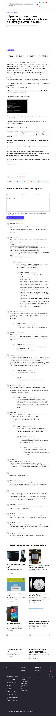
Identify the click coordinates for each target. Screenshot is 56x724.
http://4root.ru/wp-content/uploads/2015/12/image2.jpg (24, 250)
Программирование (26, 677)
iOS (21, 672)
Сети (22, 688)
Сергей (37, 189)
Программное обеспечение (24, 686)
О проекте (37, 670)
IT (21, 674)
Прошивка (11, 50)
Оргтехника (24, 683)
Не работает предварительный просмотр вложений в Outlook (39, 622)
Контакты (37, 674)
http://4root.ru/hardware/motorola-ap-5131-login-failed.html (32, 327)
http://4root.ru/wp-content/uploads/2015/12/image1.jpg (24, 246)
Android (23, 670)
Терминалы (24, 690)
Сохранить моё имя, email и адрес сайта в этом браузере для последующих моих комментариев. (27, 214)
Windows (23, 675)
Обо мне (37, 672)
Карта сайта (51, 674)
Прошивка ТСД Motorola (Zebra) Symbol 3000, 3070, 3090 (39, 566)
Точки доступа (24, 681)
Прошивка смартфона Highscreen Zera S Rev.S (13, 624)
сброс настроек (22, 173)
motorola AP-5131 (11, 173)
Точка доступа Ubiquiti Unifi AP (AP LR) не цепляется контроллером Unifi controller (38, 595)
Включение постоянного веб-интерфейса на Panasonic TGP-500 (15, 566)
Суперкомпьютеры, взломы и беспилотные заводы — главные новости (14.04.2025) (38, 651)
